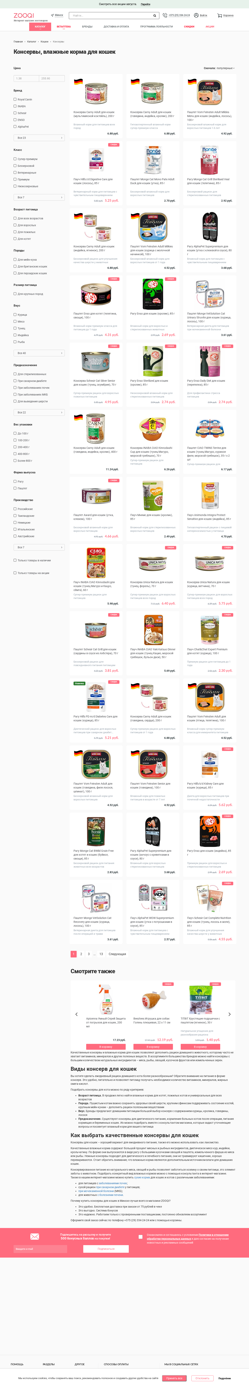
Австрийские (26, 536)
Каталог (40, 26)
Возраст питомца (26, 209)
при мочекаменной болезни (96, 1191)
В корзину (152, 952)
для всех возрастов (30, 218)
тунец (21, 328)
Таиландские (26, 515)
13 (101, 954)
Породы (19, 250)
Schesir (22, 113)
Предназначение (25, 365)
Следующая (117, 954)
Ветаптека (64, 26)
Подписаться (106, 1248)
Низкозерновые (28, 186)
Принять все (174, 1378)
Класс (18, 150)
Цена (17, 68)
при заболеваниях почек (34, 387)
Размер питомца (25, 285)
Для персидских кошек (32, 273)
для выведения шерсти (33, 401)
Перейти (145, 4)
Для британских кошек (32, 266)
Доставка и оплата (116, 26)
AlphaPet (23, 126)
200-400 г (24, 447)
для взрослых (27, 225)
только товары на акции (33, 573)
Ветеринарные (27, 172)
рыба (21, 342)
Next (230, 1018)
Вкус (17, 305)
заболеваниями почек (113, 1183)
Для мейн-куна (27, 259)
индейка (23, 335)
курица (22, 314)
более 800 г (25, 460)
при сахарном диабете (32, 380)
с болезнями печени (110, 1194)
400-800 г (24, 453)
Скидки (189, 26)
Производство (23, 500)
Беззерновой (26, 165)
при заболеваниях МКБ (33, 394)
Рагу (21, 481)
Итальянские (26, 529)
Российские (25, 509)
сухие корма (142, 1177)
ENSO (21, 119)
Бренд (18, 90)
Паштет (22, 488)
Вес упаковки (23, 424)
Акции (210, 26)
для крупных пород (30, 293)
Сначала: (210, 68)
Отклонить (203, 1378)
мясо (21, 321)
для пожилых (26, 232)
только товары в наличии (34, 560)
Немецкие (24, 522)
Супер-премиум (27, 159)
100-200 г (24, 440)
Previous (78, 1021)
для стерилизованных (32, 374)
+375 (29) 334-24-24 (179, 15)
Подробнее (224, 1378)
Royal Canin (25, 99)
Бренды (87, 26)
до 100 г (23, 433)
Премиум (23, 179)
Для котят (24, 238)
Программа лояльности (156, 26)
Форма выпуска (24, 472)
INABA (22, 106)
